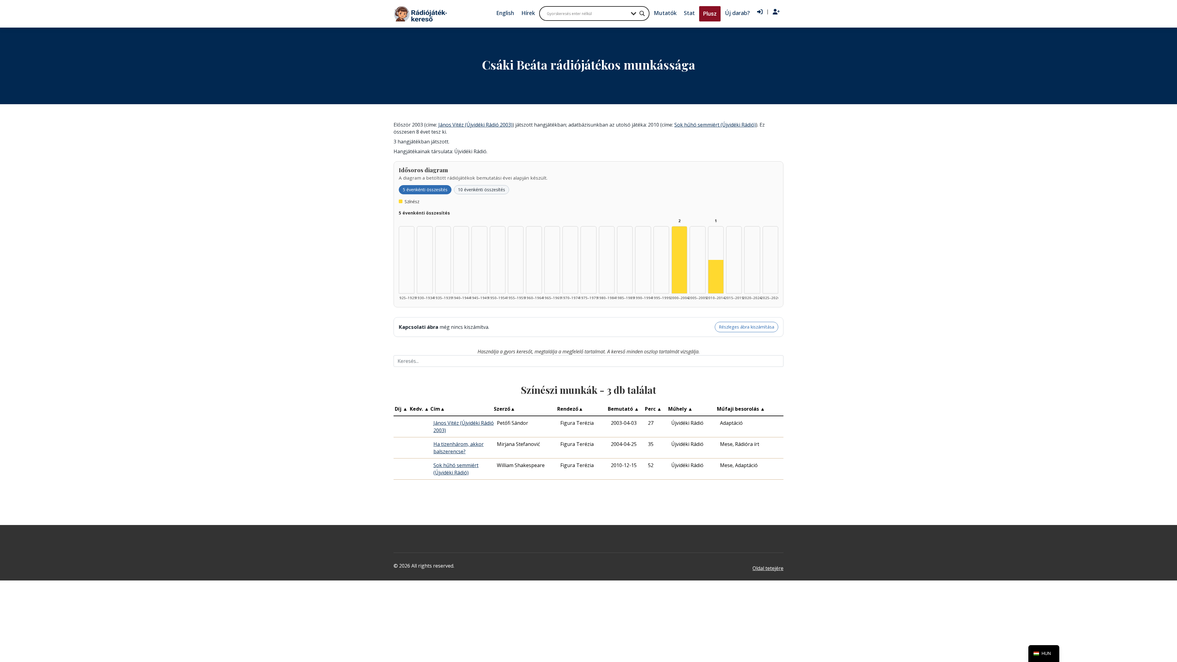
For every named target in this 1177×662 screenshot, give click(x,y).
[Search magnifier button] (642, 13)
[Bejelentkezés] (760, 12)
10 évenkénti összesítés (481, 189)
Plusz (710, 13)
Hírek (528, 13)
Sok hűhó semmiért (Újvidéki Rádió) (715, 124)
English (505, 13)
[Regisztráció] (776, 12)
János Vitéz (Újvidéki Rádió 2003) (475, 124)
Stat (689, 13)
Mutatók (665, 13)
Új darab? (737, 13)
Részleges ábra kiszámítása (746, 327)
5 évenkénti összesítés (425, 189)
